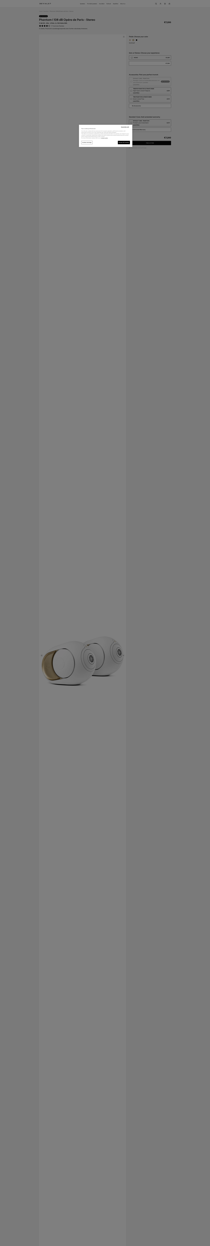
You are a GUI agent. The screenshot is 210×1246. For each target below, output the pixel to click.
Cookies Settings (87, 142)
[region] (105, 136)
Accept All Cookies (124, 142)
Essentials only (125, 127)
